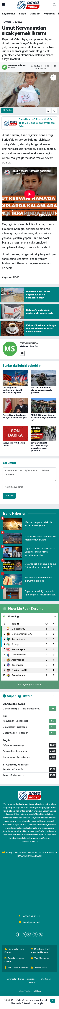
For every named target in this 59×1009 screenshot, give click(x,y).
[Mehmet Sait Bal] (10, 348)
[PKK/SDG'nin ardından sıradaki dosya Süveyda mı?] (44, 405)
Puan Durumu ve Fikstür (14, 960)
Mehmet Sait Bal (29, 346)
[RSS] (40, 934)
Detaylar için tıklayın (29, 684)
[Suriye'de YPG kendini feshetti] (15, 433)
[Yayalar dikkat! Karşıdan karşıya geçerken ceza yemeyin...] (44, 433)
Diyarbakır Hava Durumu (14, 950)
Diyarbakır (8, 13)
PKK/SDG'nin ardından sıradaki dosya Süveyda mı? (43, 417)
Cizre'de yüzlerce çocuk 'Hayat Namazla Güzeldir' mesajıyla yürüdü (29, 1003)
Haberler (6, 22)
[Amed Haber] (28, 4)
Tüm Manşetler (41, 958)
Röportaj (49, 13)
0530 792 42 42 (31, 916)
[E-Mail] (22, 353)
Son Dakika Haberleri (18, 968)
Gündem (34, 13)
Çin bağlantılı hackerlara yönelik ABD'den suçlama (12, 390)
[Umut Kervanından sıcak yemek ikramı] (29, 89)
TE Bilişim (37, 991)
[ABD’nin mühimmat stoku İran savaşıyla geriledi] (44, 378)
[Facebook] (18, 934)
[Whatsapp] (35, 934)
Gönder (9, 495)
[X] (24, 934)
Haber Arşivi (41, 968)
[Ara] (54, 5)
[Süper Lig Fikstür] (55, 696)
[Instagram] (29, 934)
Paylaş (9, 110)
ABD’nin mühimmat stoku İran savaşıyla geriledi (41, 390)
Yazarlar (31, 982)
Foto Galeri (45, 979)
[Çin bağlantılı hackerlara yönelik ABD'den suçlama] (15, 378)
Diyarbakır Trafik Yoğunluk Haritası (40, 950)
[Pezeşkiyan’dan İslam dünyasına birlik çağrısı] (15, 405)
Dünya (19, 22)
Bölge (22, 13)
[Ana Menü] (3, 5)
